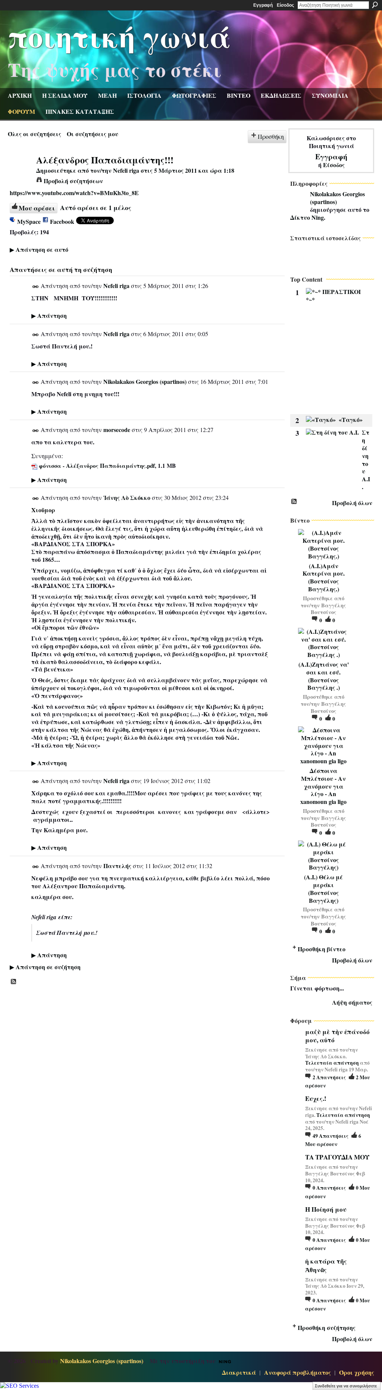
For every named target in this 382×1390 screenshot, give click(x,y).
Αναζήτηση (375, 4)
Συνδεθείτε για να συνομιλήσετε (346, 1386)
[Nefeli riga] (20, 173)
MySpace (29, 221)
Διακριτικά (239, 1372)
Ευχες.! (315, 1098)
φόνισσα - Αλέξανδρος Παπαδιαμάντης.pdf (97, 465)
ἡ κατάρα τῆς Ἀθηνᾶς (326, 1265)
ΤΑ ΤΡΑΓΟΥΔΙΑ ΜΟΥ (337, 1157)
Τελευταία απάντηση (332, 1063)
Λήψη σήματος (352, 1002)
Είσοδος (285, 5)
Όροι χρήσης (356, 1372)
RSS (13, 982)
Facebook (62, 221)
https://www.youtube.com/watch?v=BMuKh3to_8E (74, 192)
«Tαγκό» (351, 419)
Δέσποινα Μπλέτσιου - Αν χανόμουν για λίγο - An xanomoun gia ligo (323, 786)
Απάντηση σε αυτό (39, 249)
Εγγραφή (263, 5)
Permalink (35, 286)
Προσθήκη (271, 136)
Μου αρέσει (37, 208)
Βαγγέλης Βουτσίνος (329, 608)
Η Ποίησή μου (326, 1209)
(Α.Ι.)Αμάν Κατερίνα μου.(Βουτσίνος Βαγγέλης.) (324, 577)
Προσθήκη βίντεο (321, 949)
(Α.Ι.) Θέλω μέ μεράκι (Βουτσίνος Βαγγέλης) (323, 888)
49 (330, 1136)
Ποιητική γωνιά (119, 35)
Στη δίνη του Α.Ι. (366, 459)
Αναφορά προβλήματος (297, 1372)
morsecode (116, 429)
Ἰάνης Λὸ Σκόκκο (126, 497)
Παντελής (117, 865)
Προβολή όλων (352, 502)
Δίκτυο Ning (307, 217)
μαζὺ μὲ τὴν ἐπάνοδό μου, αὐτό (337, 1036)
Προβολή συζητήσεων (73, 180)
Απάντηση (49, 315)
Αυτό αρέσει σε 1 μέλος (95, 207)
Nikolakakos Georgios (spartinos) (145, 381)
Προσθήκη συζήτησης (327, 1327)
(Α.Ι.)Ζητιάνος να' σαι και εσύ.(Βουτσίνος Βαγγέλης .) (323, 676)
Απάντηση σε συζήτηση (45, 966)
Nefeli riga (126, 170)
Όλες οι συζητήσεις (34, 133)
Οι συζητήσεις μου (92, 133)
